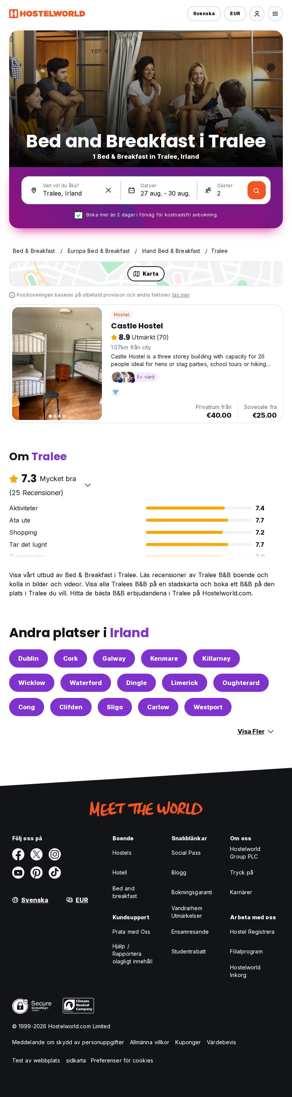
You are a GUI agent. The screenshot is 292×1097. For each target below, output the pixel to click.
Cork (70, 658)
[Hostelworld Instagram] (55, 854)
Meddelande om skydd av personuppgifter (68, 1042)
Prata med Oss (131, 931)
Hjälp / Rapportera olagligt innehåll (132, 953)
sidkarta (76, 1060)
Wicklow (31, 683)
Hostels (122, 852)
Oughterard (241, 683)
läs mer (180, 295)
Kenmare (164, 658)
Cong (26, 707)
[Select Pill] (257, 13)
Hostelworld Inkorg (245, 971)
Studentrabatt (188, 951)
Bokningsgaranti (192, 892)
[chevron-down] (88, 485)
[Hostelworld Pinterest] (36, 873)
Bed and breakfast (125, 892)
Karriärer (241, 892)
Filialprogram (246, 951)
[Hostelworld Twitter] (36, 854)
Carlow (158, 707)
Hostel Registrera (252, 931)
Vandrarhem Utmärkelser (186, 912)
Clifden (71, 707)
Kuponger (188, 1042)
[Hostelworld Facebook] (18, 854)
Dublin (28, 658)
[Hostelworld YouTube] (18, 873)
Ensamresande (190, 931)
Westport (208, 707)
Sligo (115, 707)
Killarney (216, 658)
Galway (114, 658)
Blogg (179, 872)
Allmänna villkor (150, 1042)
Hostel (121, 314)
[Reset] (108, 190)
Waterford (86, 683)
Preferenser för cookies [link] (122, 1060)
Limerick (184, 683)
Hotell (120, 872)
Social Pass (186, 852)
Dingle (136, 683)
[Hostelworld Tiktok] (55, 873)
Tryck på (241, 872)
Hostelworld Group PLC (245, 853)
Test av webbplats (36, 1060)
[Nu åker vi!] (257, 190)
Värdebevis (221, 1042)
